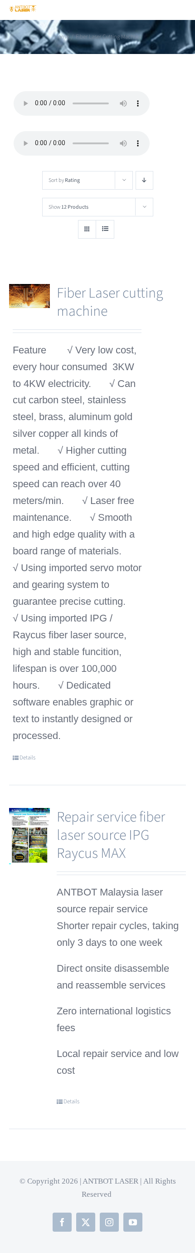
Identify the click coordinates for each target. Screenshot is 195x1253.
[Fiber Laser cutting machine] (29, 296)
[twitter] (85, 1222)
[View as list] (105, 229)
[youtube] (132, 1222)
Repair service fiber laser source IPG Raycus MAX (111, 835)
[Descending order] (144, 180)
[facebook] (62, 1222)
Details (27, 758)
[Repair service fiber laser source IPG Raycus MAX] (29, 836)
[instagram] (109, 1222)
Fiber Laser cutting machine (110, 302)
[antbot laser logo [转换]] (22, 10)
